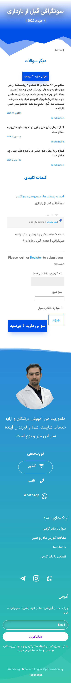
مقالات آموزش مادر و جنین (49, 538)
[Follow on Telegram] (23, 578)
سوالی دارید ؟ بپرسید (35, 76)
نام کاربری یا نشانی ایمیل (47, 273)
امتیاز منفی (56, 216)
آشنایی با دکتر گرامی (53, 556)
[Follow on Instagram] (36, 578)
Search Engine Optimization (42, 669)
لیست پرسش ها (53, 196)
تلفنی (31, 480)
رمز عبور (57, 292)
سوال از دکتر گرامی (54, 528)
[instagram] (66, 3)
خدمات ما (59, 547)
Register (36, 258)
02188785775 (14, 3)
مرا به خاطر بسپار (49, 308)
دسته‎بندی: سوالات (29, 196)
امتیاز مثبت (48, 214)
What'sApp (31, 495)
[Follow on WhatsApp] (50, 578)
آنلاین (32, 466)
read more (57, 118)
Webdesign (14, 669)
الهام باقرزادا (52, 222)
